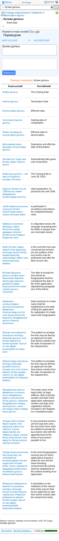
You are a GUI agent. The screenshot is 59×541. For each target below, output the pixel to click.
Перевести (9, 73)
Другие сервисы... (22, 531)
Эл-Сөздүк (26, 2)
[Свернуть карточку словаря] (56, 12)
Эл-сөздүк (6, 531)
